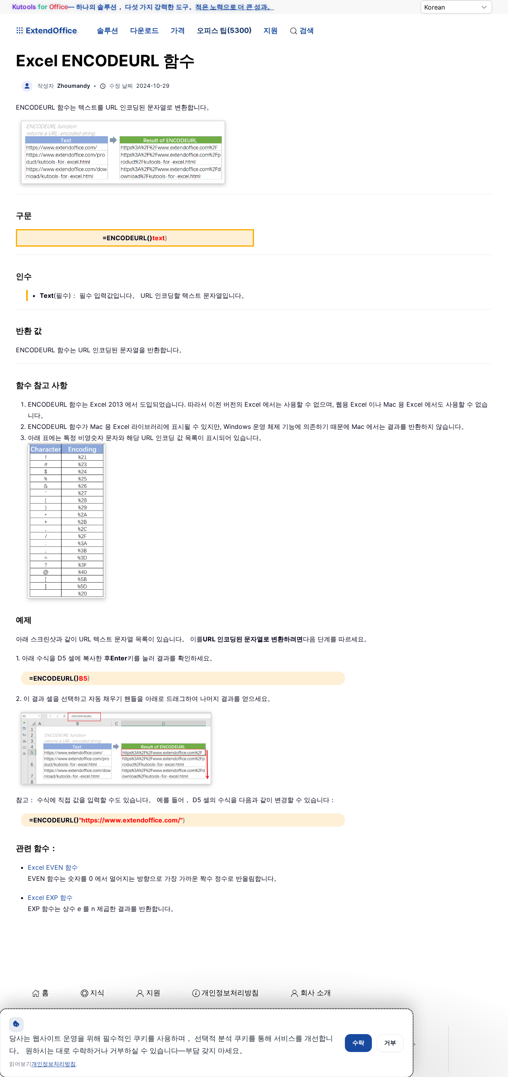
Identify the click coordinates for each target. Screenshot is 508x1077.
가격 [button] (178, 30)
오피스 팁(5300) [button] (224, 30)
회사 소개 (315, 992)
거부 (390, 1042)
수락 (358, 1042)
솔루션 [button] (107, 30)
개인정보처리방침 (230, 992)
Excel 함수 (53, 867)
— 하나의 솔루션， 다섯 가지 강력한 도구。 (143, 7)
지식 (97, 992)
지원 (271, 30)
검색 (307, 30)
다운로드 (144, 30)
